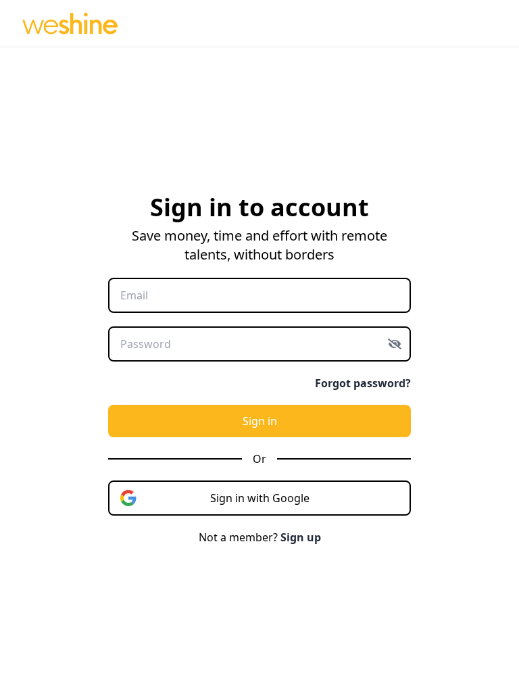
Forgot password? (363, 383)
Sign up (300, 537)
